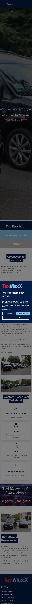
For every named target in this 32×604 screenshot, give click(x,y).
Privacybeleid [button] (6, 309)
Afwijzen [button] (9, 313)
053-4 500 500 (16, 119)
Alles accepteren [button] (22, 313)
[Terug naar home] (7, 4)
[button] (30, 4)
